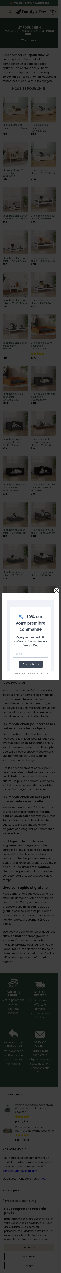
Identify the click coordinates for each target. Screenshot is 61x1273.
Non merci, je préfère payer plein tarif (30, 673)
